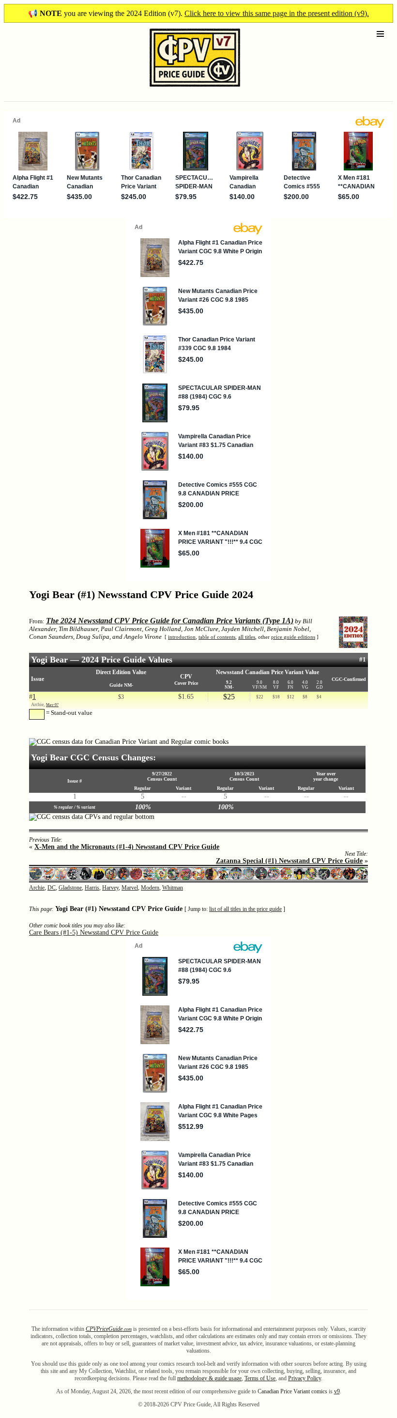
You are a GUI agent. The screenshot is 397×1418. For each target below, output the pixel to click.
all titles (246, 637)
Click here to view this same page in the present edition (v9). (276, 13)
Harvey (110, 887)
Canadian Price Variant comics (292, 1391)
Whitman (172, 887)
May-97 (52, 705)
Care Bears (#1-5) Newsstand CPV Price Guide (93, 932)
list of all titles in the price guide (245, 909)
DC (51, 887)
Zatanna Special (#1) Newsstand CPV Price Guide (289, 860)
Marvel (130, 887)
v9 (337, 1391)
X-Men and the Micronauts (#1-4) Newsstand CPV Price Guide (126, 846)
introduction (182, 637)
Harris (92, 887)
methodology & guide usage (209, 1378)
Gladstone (70, 887)
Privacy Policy (304, 1378)
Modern (150, 887)
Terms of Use (259, 1378)
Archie (37, 887)
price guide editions (293, 637)
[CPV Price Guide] (178, 89)
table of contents (216, 637)
